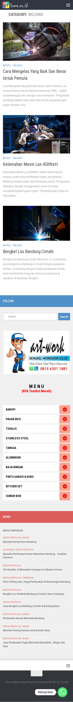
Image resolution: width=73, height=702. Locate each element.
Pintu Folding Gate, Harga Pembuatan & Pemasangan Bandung (36, 581)
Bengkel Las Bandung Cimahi (28, 251)
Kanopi (25, 537)
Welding (17, 65)
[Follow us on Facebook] (61, 301)
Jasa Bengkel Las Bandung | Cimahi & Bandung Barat (31, 606)
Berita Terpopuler (12, 537)
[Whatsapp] (62, 692)
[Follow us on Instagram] (67, 301)
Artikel (7, 65)
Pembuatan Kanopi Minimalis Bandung (23, 618)
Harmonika (28, 578)
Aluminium (8, 550)
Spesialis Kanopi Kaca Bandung (19, 541)
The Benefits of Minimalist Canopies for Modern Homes (32, 569)
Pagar (25, 638)
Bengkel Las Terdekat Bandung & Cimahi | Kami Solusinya (33, 593)
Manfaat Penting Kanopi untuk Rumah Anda (26, 630)
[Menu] (68, 5)
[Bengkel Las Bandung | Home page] (19, 5)
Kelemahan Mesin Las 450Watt (30, 164)
